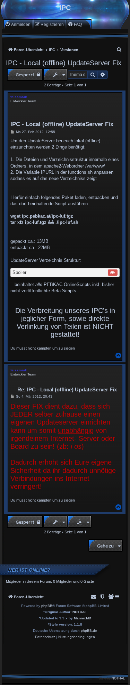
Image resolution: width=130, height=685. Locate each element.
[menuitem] (18, 24)
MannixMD (82, 618)
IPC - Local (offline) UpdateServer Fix (63, 63)
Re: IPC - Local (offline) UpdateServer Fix (67, 389)
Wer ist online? (28, 570)
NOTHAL (79, 612)
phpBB (46, 606)
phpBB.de (89, 630)
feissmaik (18, 97)
